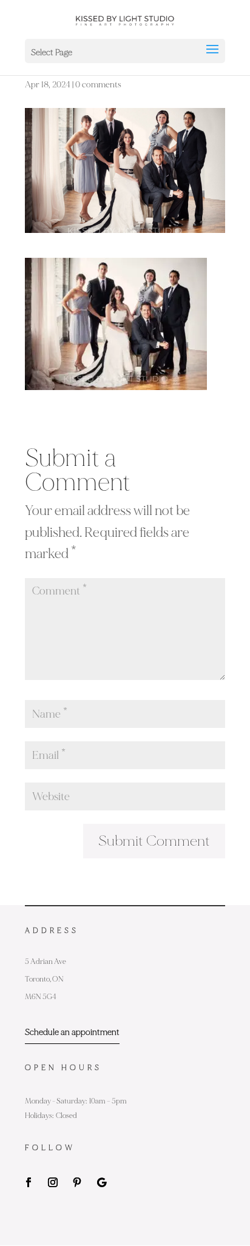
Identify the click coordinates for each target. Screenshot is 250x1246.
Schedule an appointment (72, 1032)
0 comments (98, 84)
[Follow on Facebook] (28, 1182)
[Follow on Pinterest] (77, 1182)
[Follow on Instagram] (52, 1182)
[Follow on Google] (101, 1182)
